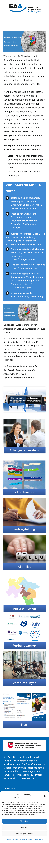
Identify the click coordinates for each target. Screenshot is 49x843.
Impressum (39, 839)
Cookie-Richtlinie (12, 839)
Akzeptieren (24, 821)
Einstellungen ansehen (24, 834)
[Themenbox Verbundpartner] (24, 615)
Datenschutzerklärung (26, 839)
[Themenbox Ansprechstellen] (24, 578)
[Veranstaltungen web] (24, 652)
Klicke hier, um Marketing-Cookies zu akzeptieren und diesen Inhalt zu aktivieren (24, 399)
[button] (45, 796)
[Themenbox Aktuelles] (24, 536)
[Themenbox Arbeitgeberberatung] (24, 420)
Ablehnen (24, 827)
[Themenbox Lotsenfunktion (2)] (24, 461)
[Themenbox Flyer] (24, 694)
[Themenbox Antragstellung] (24, 498)
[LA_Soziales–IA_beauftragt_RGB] (24, 743)
